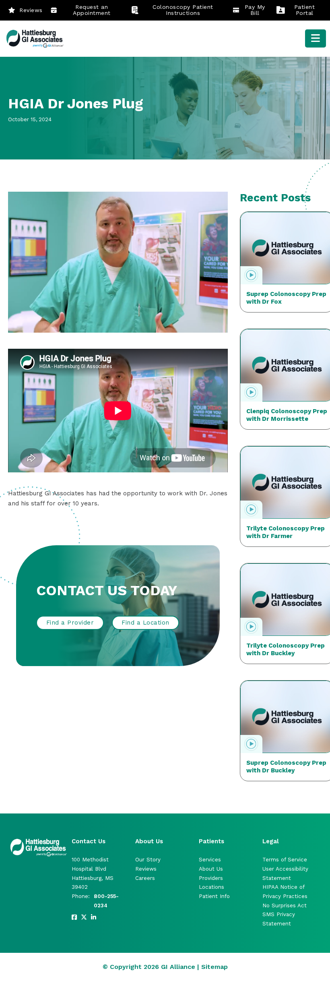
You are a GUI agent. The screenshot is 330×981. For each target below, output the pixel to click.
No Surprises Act (284, 905)
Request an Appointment (92, 10)
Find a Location (145, 622)
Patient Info (214, 896)
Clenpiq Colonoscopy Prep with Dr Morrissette (286, 415)
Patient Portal (304, 10)
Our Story (148, 860)
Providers (211, 878)
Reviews (31, 10)
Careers (145, 878)
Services (210, 860)
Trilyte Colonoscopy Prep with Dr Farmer (285, 532)
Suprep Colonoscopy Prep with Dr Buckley (286, 766)
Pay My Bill (255, 10)
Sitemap (214, 967)
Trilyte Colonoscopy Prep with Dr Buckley (285, 649)
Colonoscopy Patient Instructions (183, 10)
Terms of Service (284, 860)
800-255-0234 (106, 901)
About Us (211, 869)
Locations (211, 887)
